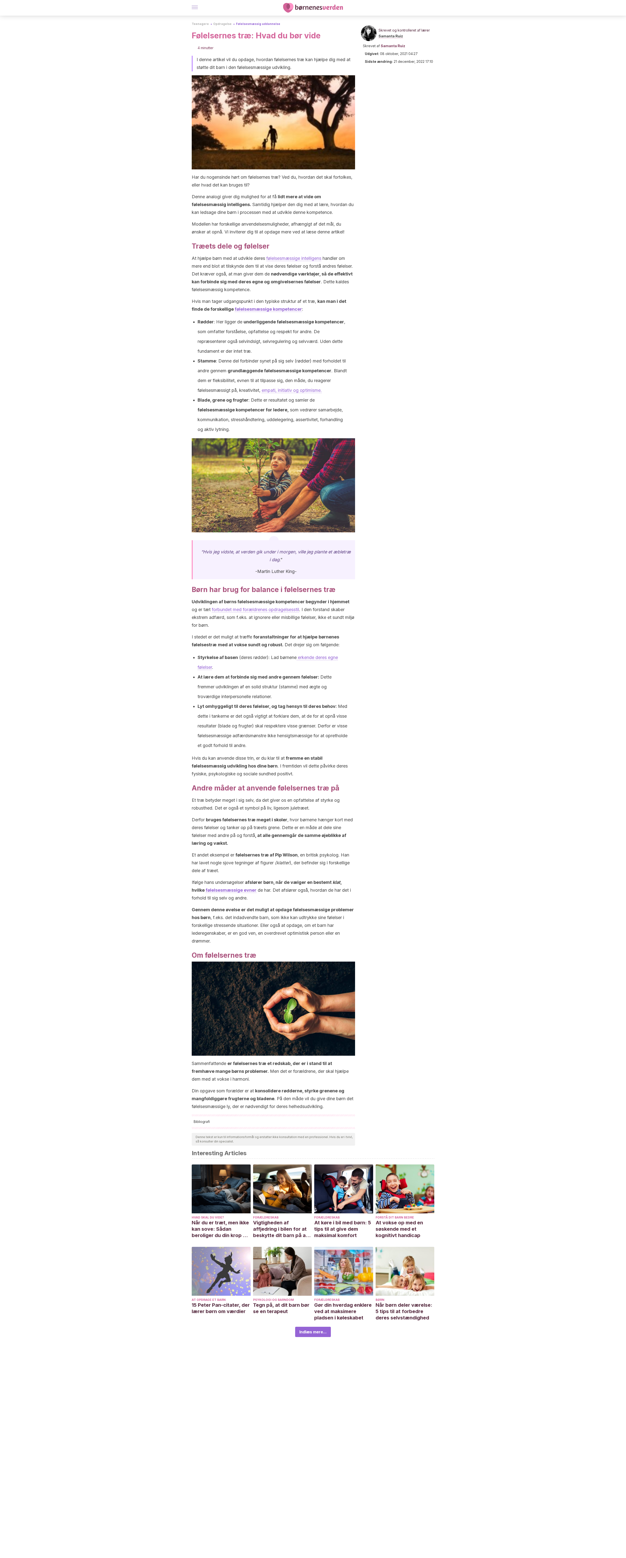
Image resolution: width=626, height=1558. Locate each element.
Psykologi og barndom (273, 1300)
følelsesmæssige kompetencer (268, 309)
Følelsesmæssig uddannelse (258, 24)
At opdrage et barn (209, 1300)
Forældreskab (266, 1217)
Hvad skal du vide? (208, 1217)
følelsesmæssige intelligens (293, 258)
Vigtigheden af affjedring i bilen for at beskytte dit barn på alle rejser (282, 1229)
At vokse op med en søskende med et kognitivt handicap (399, 1229)
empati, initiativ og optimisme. (292, 390)
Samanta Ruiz (391, 36)
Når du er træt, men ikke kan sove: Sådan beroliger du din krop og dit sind (220, 1229)
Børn (380, 1300)
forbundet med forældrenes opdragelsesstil (255, 609)
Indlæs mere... (313, 1331)
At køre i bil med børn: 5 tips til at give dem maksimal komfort (342, 1229)
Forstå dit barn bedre (395, 1217)
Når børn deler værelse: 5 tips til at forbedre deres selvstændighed (404, 1311)
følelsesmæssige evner (231, 890)
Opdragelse (222, 24)
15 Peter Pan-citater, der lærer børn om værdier (221, 1308)
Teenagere (200, 24)
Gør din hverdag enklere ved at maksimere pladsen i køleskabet (343, 1311)
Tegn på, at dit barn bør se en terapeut (281, 1308)
